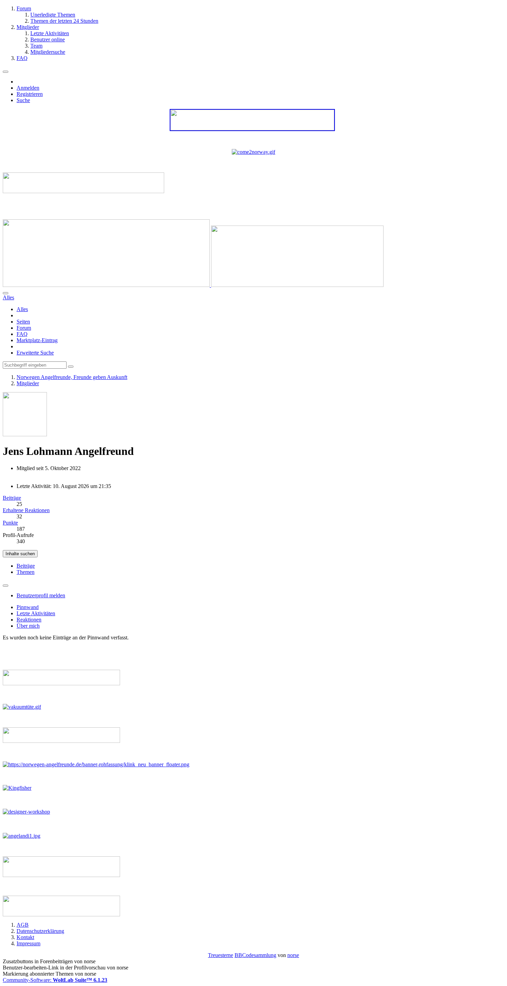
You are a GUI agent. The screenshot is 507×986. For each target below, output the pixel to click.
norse (293, 955)
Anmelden (28, 88)
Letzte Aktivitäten (36, 613)
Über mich (28, 626)
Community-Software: (55, 980)
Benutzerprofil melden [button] (41, 595)
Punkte (10, 523)
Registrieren (30, 94)
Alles (22, 309)
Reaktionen (29, 620)
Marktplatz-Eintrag (37, 340)
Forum (24, 328)
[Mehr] (5, 586)
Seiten (23, 322)
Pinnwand (28, 607)
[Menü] (5, 72)
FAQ (22, 334)
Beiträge (12, 498)
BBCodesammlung (255, 955)
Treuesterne (220, 955)
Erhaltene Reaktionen (26, 510)
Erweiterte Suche (35, 353)
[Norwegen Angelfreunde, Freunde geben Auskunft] (193, 285)
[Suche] (5, 293)
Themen (25, 572)
